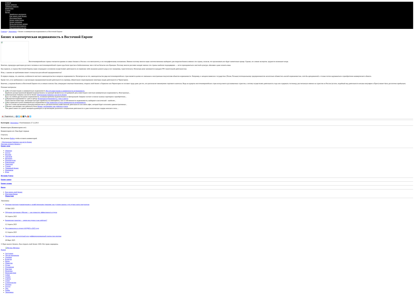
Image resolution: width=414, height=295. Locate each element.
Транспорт (9, 164)
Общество (9, 263)
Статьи (7, 10)
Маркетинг (9, 196)
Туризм (8, 166)
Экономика (12, 31)
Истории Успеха (7, 176)
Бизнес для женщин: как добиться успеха (53, 106)
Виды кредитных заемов (18, 24)
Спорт (7, 281)
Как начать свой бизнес (18, 16)
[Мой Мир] (23, 116)
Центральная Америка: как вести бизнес (52, 95)
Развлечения (9, 162)
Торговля (8, 156)
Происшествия (10, 273)
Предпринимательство (17, 28)
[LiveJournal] (26, 116)
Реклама (8, 154)
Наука (7, 261)
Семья (7, 275)
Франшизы (9, 170)
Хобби (7, 290)
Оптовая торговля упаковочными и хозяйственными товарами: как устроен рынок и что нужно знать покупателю (47, 204)
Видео (7, 12)
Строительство (10, 282)
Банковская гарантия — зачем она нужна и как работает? (26, 220)
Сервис (8, 277)
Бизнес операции (15, 22)
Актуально (9, 253)
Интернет (8, 158)
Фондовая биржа (15, 18)
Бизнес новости (11, 4)
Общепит (8, 151)
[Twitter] (19, 116)
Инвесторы (9, 8)
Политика (9, 271)
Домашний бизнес (12, 168)
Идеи (7, 172)
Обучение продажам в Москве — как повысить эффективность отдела (31, 212)
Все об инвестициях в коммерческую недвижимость (65, 91)
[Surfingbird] (30, 116)
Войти (12, 138)
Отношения (9, 267)
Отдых (7, 265)
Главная (8, 3)
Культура (8, 259)
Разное (3, 250)
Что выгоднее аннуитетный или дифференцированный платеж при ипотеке (33, 236)
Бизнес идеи (5, 146)
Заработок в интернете (17, 14)
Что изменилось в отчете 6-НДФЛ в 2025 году (22, 228)
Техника (8, 284)
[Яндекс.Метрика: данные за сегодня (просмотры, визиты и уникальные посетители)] (12, 248)
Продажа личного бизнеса (10, 144)
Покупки (8, 269)
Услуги (7, 153)
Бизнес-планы (6, 183)
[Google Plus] (28, 116)
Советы (8, 279)
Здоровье (8, 257)
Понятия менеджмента (17, 26)
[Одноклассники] (21, 116)
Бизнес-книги (6, 179)
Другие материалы (12, 255)
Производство (10, 160)
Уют (6, 288)
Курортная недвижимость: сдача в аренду (53, 99)
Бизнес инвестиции (16, 20)
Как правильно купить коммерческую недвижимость (66, 102)
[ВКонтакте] (17, 116)
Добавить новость (11, 6)
